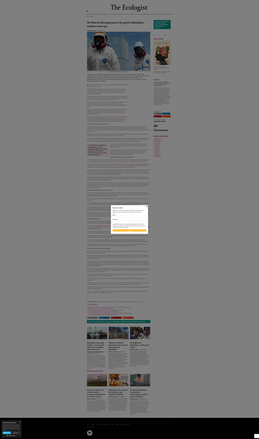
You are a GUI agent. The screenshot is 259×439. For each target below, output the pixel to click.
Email (114, 214)
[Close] (147, 206)
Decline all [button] (16, 432)
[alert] (11, 429)
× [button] (20, 421)
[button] (11, 435)
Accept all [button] (6, 432)
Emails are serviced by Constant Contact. (121, 227)
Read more (7, 430)
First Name (115, 219)
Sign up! (130, 230)
